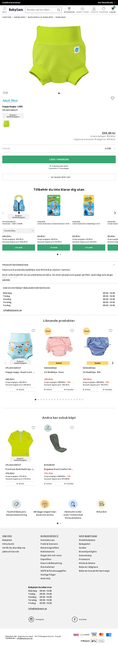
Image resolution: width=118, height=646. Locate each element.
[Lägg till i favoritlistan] (113, 98)
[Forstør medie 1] (59, 55)
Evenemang (85, 555)
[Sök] (58, 10)
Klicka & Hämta (87, 563)
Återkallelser (48, 567)
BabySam (7, 540)
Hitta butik (8, 544)
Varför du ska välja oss (13, 547)
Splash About (10, 110)
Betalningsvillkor (50, 547)
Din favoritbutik (105, 2)
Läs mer (6, 279)
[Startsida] (16, 10)
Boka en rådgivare (88, 567)
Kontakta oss (47, 540)
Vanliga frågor (48, 574)
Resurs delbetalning (51, 563)
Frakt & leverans (49, 544)
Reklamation (48, 551)
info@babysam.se (12, 310)
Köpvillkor (46, 559)
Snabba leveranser (11, 2)
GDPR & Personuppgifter (53, 570)
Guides (82, 547)
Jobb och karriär (10, 551)
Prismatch (84, 559)
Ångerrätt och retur (51, 555)
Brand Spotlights (88, 551)
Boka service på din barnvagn (94, 570)
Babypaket (84, 544)
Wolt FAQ (45, 578)
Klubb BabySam (87, 540)
